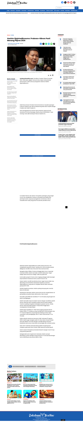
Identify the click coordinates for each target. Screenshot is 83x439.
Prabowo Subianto (41, 366)
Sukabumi (18, 10)
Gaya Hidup (57, 10)
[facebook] (62, 3)
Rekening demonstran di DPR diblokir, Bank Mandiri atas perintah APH (69, 88)
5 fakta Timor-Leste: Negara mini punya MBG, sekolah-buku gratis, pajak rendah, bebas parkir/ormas (67, 136)
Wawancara (30, 10)
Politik (12, 35)
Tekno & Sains (49, 10)
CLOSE (63, 420)
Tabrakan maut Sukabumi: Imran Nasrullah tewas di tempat (67, 49)
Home (8, 10)
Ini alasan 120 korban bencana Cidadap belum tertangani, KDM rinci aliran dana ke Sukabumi (69, 71)
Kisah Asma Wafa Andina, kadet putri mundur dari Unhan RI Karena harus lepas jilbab (69, 64)
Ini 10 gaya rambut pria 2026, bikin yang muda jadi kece (68, 78)
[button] (48, 75)
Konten (62, 10)
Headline (12, 10)
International (74, 10)
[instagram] (68, 3)
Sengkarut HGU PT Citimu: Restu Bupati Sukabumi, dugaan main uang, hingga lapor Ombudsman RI (69, 57)
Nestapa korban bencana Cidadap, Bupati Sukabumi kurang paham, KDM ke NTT (69, 94)
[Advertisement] (41, 430)
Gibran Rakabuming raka (18, 366)
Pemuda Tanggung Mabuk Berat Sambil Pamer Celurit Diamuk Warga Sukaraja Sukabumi (68, 41)
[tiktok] (74, 3)
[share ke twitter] (43, 44)
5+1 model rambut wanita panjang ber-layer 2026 (69, 83)
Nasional (67, 10)
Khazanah (23, 10)
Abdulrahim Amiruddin (13, 43)
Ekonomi (37, 10)
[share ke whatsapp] (46, 44)
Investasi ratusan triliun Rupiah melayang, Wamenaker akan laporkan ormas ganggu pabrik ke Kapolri (47, 13)
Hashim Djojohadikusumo (30, 366)
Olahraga (42, 10)
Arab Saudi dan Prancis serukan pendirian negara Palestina (66, 124)
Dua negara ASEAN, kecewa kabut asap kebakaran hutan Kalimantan (67, 129)
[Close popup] (66, 207)
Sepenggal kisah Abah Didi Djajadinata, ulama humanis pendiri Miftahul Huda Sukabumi (69, 101)
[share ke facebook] (41, 44)
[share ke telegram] (49, 44)
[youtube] (71, 3)
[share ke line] (51, 44)
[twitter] (65, 3)
